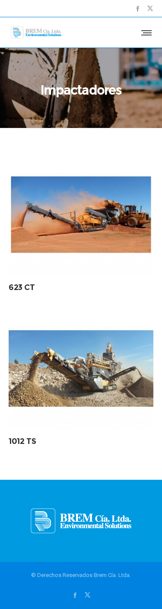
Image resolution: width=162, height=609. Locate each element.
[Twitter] (150, 8)
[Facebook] (137, 8)
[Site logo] (36, 32)
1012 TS (22, 441)
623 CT (22, 287)
